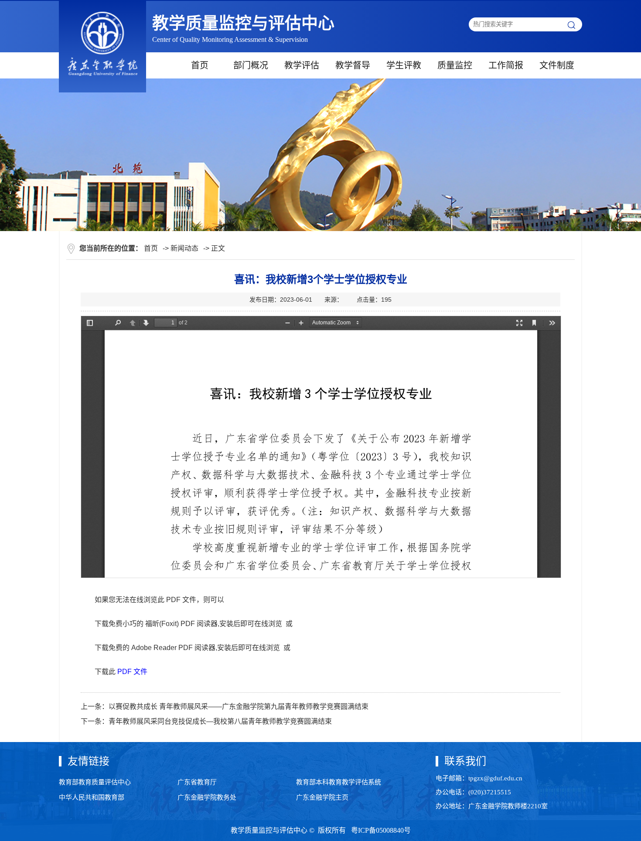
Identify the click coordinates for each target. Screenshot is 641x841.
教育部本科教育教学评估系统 (338, 782)
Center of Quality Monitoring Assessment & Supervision (230, 39)
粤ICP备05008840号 (380, 830)
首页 (151, 248)
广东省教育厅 (197, 782)
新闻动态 (184, 248)
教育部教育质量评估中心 (95, 782)
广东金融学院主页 (322, 797)
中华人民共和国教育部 (91, 797)
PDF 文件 (132, 671)
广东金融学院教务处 (206, 797)
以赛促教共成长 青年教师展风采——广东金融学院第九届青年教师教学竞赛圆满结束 (238, 706)
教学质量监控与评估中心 (243, 23)
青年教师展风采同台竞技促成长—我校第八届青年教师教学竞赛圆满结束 (220, 721)
